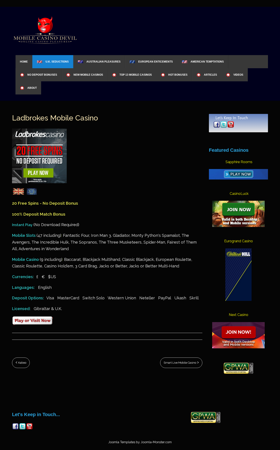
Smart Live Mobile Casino (180, 362)
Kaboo (22, 362)
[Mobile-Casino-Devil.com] (45, 29)
